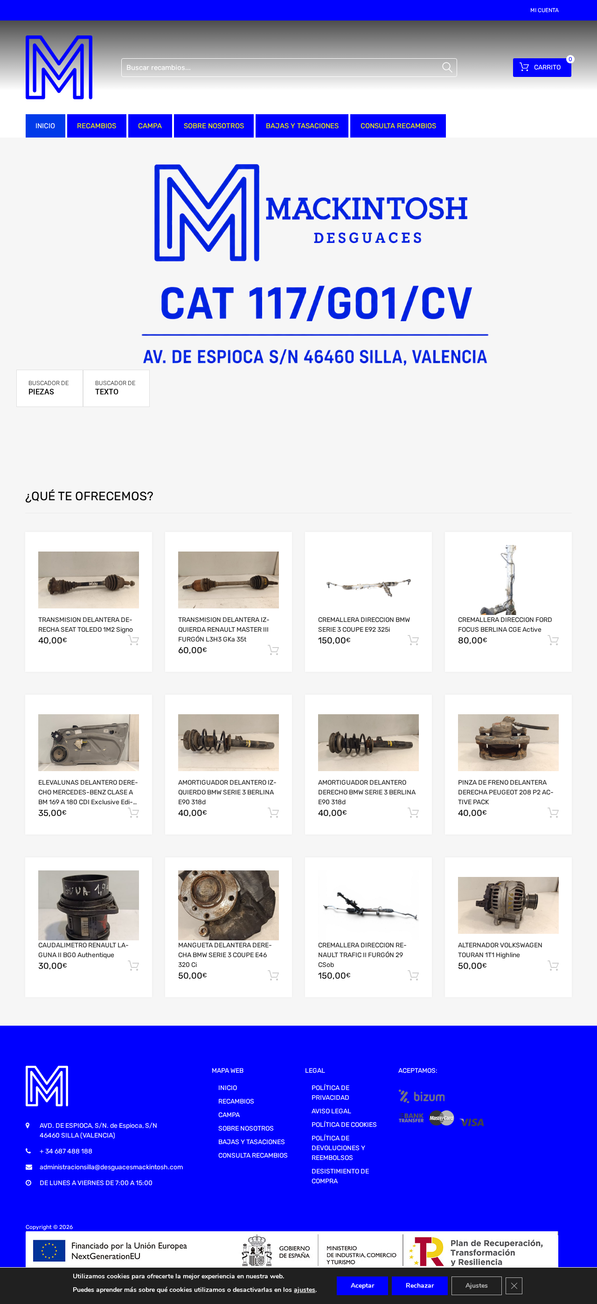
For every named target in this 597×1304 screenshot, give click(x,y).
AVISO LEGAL (331, 1111)
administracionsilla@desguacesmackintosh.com (111, 1167)
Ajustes (476, 1285)
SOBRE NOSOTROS (214, 126)
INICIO (45, 126)
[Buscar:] (289, 67)
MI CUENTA (544, 10)
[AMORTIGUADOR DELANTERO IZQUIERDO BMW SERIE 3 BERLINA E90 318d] (228, 742)
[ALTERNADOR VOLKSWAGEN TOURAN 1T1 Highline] (508, 905)
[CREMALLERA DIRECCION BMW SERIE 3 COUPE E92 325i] (368, 580)
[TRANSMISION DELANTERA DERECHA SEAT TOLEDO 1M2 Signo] (88, 580)
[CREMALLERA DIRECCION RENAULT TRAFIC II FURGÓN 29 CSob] (368, 905)
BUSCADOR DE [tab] (48, 387)
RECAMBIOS (96, 126)
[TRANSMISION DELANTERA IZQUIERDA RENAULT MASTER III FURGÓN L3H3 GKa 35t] (228, 580)
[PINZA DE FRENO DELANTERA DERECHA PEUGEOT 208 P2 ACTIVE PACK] (508, 742)
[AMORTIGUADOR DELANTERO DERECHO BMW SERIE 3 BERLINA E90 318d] (368, 742)
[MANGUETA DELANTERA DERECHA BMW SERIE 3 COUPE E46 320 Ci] (228, 905)
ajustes (304, 1289)
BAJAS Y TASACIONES (302, 126)
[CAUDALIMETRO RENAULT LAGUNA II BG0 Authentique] (88, 905)
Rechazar (420, 1285)
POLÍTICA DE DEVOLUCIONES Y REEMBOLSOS (338, 1148)
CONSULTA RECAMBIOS (398, 126)
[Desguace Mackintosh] (59, 67)
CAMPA (150, 126)
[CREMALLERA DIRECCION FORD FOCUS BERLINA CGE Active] (508, 580)
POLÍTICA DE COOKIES (344, 1125)
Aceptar (362, 1285)
